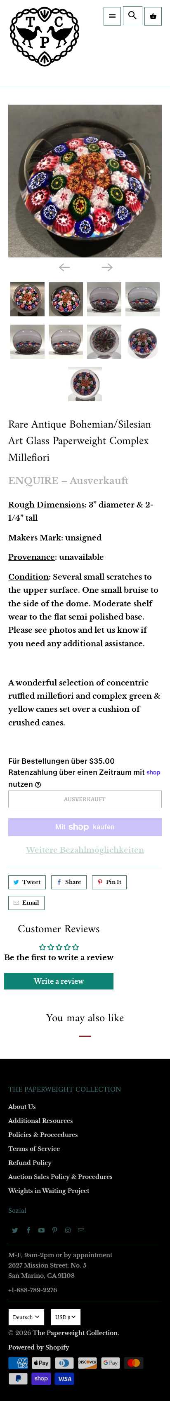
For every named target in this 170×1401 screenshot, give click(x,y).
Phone (26, 726)
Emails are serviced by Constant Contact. (84, 857)
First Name (32, 631)
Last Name (31, 678)
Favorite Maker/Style (44, 773)
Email (25, 584)
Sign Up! (85, 884)
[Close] (153, 500)
